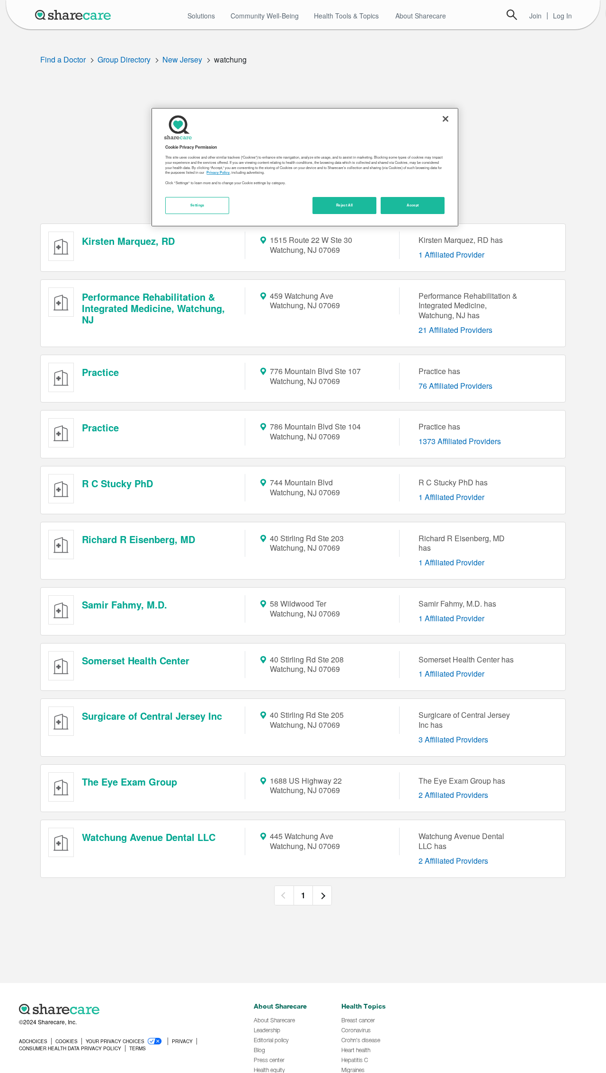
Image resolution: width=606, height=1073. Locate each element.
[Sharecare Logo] (74, 15)
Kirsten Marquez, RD (128, 241)
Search (512, 15)
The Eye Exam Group (129, 781)
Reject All (344, 205)
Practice (100, 372)
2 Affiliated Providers (453, 794)
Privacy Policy (218, 172)
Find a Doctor (63, 59)
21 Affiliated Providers (455, 329)
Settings (197, 205)
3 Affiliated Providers (453, 739)
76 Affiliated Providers (455, 385)
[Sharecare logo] (123, 1009)
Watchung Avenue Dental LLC (148, 837)
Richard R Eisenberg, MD (138, 539)
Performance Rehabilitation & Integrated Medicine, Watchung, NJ (153, 308)
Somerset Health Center (135, 660)
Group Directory (124, 59)
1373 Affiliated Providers (460, 441)
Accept (413, 205)
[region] (305, 167)
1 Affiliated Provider (451, 254)
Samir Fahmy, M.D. (124, 604)
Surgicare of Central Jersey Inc (152, 716)
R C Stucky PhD (117, 483)
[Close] (445, 118)
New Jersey (182, 59)
